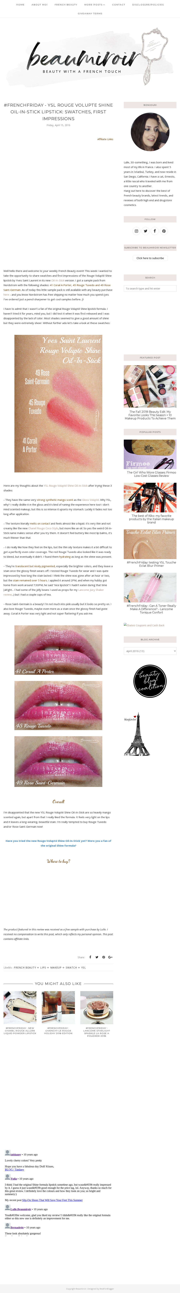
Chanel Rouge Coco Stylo (43, 528)
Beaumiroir (81, 1288)
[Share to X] (97, 957)
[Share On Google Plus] (110, 957)
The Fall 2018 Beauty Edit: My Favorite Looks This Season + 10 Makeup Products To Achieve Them (150, 415)
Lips (43, 967)
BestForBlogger (107, 1288)
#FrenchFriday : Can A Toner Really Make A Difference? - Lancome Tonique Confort (151, 609)
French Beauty (25, 967)
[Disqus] (58, 1096)
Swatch (71, 967)
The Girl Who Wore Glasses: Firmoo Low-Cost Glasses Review (151, 474)
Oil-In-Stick (57, 280)
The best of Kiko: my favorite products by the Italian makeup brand (151, 519)
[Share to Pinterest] (103, 957)
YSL (83, 967)
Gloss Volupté (90, 500)
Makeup (56, 967)
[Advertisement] (146, 322)
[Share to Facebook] (90, 957)
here (6, 294)
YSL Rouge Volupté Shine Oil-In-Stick (66, 485)
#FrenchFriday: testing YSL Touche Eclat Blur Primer (151, 564)
